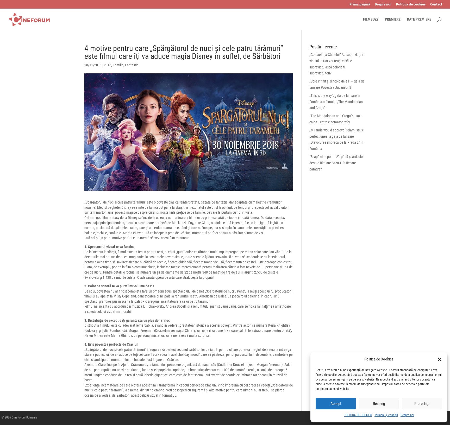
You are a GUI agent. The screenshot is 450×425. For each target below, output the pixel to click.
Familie (118, 65)
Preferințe (421, 403)
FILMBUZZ (370, 19)
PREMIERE (393, 19)
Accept (335, 403)
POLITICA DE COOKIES (358, 415)
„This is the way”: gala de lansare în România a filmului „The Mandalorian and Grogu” (336, 101)
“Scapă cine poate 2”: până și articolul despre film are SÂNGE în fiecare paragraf (336, 163)
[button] (439, 359)
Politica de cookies (411, 4)
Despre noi (407, 415)
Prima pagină (359, 4)
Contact (436, 4)
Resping (379, 403)
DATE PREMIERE (419, 19)
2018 (107, 65)
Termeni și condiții (386, 415)
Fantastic (131, 65)
